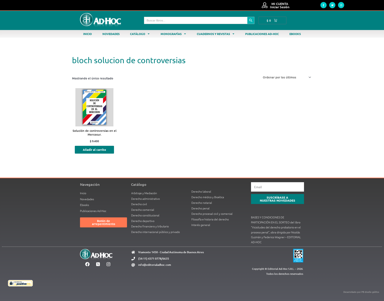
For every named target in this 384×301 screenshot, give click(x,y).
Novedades (111, 34)
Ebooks (295, 34)
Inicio (87, 34)
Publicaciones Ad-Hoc (262, 34)
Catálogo (137, 34)
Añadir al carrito (94, 150)
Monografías (171, 34)
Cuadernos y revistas (213, 34)
